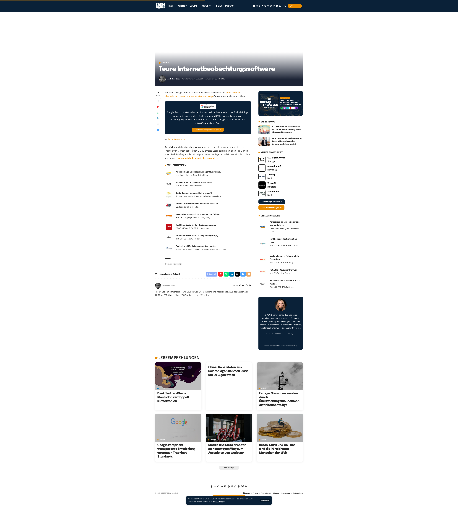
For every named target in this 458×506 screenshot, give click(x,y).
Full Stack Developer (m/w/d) (283, 270)
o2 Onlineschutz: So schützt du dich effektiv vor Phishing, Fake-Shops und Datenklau (286, 129)
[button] (265, 500)
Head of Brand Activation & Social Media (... (195, 182)
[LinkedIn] (259, 6)
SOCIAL (162, 388)
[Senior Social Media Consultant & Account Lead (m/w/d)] (169, 248)
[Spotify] (265, 6)
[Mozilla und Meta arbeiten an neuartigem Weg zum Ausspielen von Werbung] (229, 428)
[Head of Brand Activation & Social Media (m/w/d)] (169, 184)
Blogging (177, 264)
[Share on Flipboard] (158, 107)
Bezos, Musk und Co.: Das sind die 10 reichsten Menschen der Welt (277, 449)
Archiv (165, 63)
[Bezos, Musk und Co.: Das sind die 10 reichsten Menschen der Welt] (280, 428)
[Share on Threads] (158, 124)
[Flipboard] (262, 6)
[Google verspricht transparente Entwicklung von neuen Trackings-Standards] (178, 428)
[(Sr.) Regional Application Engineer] (263, 244)
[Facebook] (251, 6)
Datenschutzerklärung (291, 345)
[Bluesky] (276, 6)
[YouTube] (243, 286)
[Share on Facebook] (158, 101)
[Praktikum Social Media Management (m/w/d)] (169, 237)
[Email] (248, 274)
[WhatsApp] (271, 6)
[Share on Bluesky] (158, 130)
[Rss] (279, 6)
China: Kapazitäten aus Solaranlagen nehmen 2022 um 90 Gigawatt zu (228, 371)
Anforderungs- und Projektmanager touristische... (198, 172)
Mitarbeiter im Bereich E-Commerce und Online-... (198, 214)
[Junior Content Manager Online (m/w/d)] (169, 194)
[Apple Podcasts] (268, 6)
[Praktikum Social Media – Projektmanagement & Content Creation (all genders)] (169, 226)
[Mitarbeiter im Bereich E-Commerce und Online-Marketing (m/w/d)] (169, 216)
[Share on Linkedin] (158, 118)
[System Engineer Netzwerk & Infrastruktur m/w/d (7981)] (263, 259)
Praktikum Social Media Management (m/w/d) (197, 235)
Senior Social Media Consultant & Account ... (196, 246)
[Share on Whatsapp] (158, 112)
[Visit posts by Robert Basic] (162, 79)
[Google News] (253, 6)
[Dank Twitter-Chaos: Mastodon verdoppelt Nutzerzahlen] (178, 376)
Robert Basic (175, 79)
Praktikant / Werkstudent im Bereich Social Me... (198, 203)
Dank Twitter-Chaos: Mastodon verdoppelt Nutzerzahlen (173, 397)
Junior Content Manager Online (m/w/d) (194, 193)
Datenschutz (218, 502)
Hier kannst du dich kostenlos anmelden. (197, 158)
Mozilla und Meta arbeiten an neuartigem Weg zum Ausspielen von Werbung (227, 449)
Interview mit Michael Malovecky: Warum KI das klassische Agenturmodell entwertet (287, 141)
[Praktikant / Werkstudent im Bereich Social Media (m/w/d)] (169, 205)
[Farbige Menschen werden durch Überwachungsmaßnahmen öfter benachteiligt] (280, 376)
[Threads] (273, 6)
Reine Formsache (176, 139)
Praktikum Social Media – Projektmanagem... (196, 225)
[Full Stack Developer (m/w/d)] (263, 271)
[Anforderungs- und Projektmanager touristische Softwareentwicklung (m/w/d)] (169, 173)
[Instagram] (256, 6)
